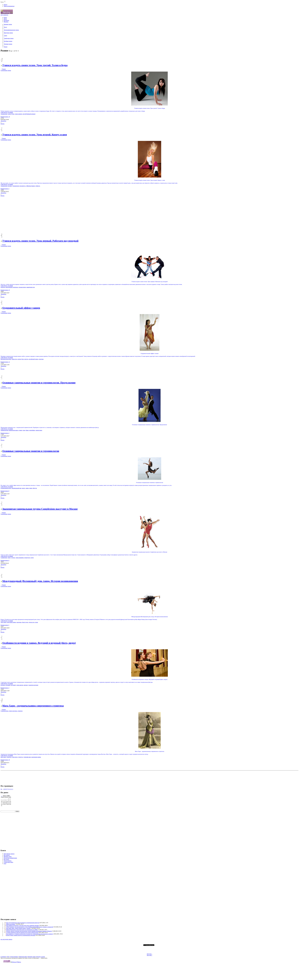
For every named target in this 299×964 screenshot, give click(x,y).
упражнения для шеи (6, 186)
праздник (19, 622)
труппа (13, 557)
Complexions (4, 557)
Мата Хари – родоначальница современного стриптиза (33, 705)
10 (4, 789)
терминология (4, 430)
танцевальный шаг (16, 488)
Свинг (5, 35)
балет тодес (25, 622)
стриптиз (8, 757)
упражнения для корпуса (19, 186)
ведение (3, 685)
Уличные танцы (8, 44)
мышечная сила (30, 287)
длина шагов (19, 685)
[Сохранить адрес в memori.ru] (16, 50)
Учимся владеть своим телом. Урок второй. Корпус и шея (34, 134)
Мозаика (6, 21)
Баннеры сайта (32, 956)
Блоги (5, 17)
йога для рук (24, 359)
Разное (5, 46)
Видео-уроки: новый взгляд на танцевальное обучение (20, 935)
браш (27, 430)
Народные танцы (8, 32)
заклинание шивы (36, 757)
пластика (41, 359)
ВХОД (5, 4)
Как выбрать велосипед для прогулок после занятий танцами (22, 925)
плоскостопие (22, 287)
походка (3, 287)
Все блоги (6, 859)
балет (9, 557)
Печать (2, 123)
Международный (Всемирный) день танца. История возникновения (40, 581)
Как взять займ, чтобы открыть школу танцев (18, 928)
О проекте (3, 956)
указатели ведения (33, 685)
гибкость (37, 186)
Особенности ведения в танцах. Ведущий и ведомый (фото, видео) (39, 642)
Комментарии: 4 (5, 188)
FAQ (5, 863)
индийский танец (33, 359)
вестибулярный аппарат (29, 114)
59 (1, 789)
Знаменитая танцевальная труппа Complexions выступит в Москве (40, 508)
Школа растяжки (10, 924)
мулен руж (31, 622)
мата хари (3, 757)
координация (9, 287)
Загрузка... (149, 953)
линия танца (39, 430)
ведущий (13, 685)
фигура (35, 488)
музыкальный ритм (6, 488)
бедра (12, 114)
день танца (3, 622)
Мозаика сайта (8, 856)
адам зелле (15, 757)
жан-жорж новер (11, 622)
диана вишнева (20, 557)
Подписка (6, 20)
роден (32, 557)
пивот (20, 430)
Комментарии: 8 (5, 491)
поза (24, 430)
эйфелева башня (30, 186)
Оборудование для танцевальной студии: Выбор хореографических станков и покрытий (29, 927)
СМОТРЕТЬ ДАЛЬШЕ (7, 112)
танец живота (18, 114)
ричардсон (27, 557)
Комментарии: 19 (5, 116)
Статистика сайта (8, 862)
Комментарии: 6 (5, 560)
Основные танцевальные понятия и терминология (30, 451)
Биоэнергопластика (6, 359)
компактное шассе (13, 430)
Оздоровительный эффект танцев (21, 307)
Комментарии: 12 (5, 362)
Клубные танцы (8, 41)
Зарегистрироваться (9, 6)
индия (19, 359)
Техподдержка (7, 860)
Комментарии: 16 (5, 759)
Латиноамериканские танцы (11, 30)
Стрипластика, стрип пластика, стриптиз (12, 711)
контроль (15, 287)
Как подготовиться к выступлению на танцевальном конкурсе (22, 922)
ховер (27, 488)
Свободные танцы (8, 38)
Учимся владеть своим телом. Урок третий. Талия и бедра (35, 65)
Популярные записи (9, 853)
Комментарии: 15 (5, 290)
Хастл (5, 27)
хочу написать (4, 14)
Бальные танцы (8, 24)
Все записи (7, 855)
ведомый (8, 685)
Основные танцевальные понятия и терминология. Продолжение (39, 382)
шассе (23, 488)
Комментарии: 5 (5, 625)
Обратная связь (23, 956)
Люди (5, 19)
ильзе (36, 622)
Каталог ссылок (40, 956)
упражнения (4, 114)
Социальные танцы (6, 70)
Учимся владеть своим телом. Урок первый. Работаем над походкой (40, 240)
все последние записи (6, 939)
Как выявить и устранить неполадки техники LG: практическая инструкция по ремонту (29, 934)
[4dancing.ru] (7, 13)
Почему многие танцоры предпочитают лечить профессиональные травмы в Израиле (29, 931)
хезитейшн (32, 430)
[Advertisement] (149, 214)
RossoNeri (3, 121)
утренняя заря (27, 757)
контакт (26, 685)
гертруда (20, 757)
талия (9, 114)
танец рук (14, 359)
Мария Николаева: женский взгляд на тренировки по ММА (22, 929)
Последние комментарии (10, 858)
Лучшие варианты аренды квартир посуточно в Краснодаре (22, 932)
